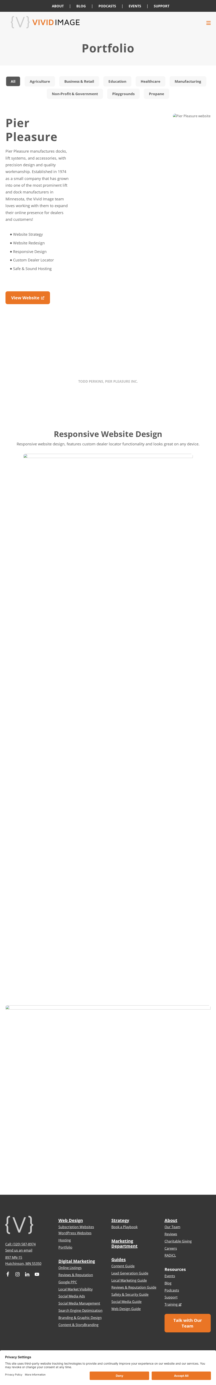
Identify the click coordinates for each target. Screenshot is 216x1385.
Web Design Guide (126, 1308)
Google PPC (67, 1282)
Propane (156, 93)
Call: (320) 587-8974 (20, 1244)
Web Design (70, 1220)
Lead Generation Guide (129, 1273)
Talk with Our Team (187, 1323)
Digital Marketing (76, 1261)
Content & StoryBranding (78, 1324)
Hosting (64, 1240)
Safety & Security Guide (129, 1294)
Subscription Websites (76, 1227)
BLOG (81, 6)
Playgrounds (123, 93)
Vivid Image (108, 22)
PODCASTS (107, 6)
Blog (168, 1283)
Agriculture (40, 81)
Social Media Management (79, 1303)
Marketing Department (124, 1243)
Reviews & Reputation (75, 1275)
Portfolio (65, 1247)
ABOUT (58, 6)
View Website (25, 298)
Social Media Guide (126, 1301)
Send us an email (18, 1250)
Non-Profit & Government (75, 93)
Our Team (172, 1227)
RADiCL (170, 1255)
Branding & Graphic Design (80, 1317)
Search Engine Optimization (80, 1310)
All (13, 81)
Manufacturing (188, 81)
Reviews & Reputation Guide (133, 1287)
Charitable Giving (178, 1241)
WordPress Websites (75, 1233)
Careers (171, 1248)
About (171, 1220)
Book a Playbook (124, 1227)
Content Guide (123, 1266)
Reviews (171, 1234)
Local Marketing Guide (129, 1280)
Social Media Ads (71, 1296)
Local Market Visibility (75, 1289)
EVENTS (135, 6)
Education (117, 81)
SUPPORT (161, 6)
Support (171, 1297)
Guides (118, 1259)
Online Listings (70, 1267)
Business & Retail (79, 81)
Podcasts (172, 1290)
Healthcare (150, 81)
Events (170, 1276)
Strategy (120, 1220)
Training (171, 1304)
